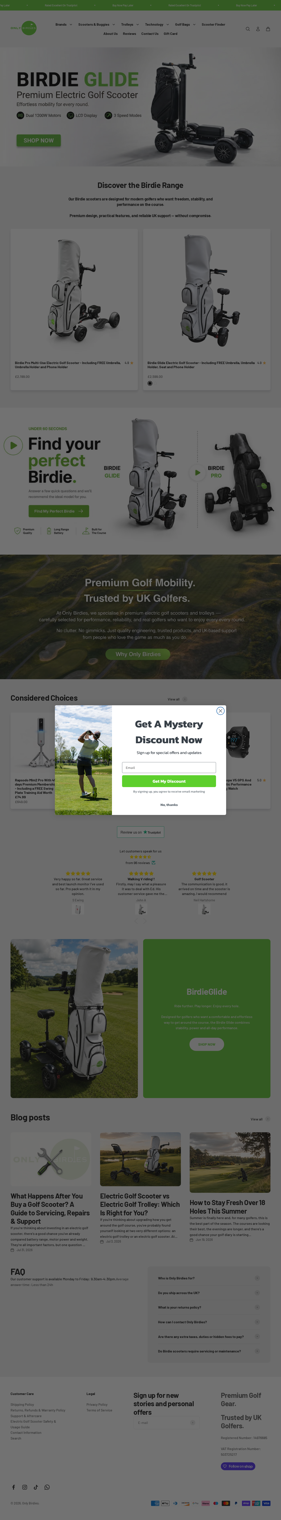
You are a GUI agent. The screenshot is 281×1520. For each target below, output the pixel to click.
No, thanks (169, 804)
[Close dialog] (220, 711)
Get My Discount (169, 781)
